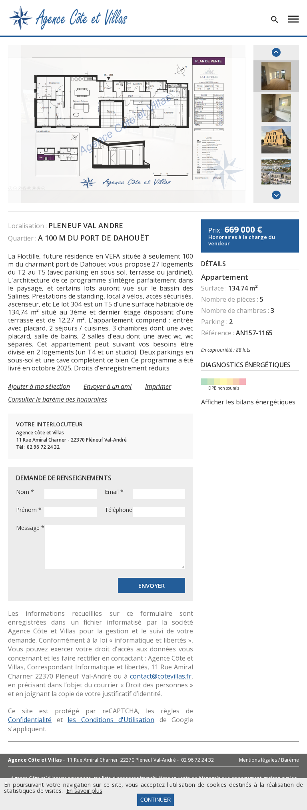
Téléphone (118, 510)
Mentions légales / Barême (269, 760)
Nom (25, 492)
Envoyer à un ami (108, 386)
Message (30, 528)
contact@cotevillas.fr (160, 676)
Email (114, 492)
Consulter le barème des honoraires (57, 399)
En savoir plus (84, 791)
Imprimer (158, 386)
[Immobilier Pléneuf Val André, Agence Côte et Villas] (68, 17)
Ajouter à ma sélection (39, 386)
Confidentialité (30, 719)
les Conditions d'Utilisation (111, 719)
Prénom (29, 510)
